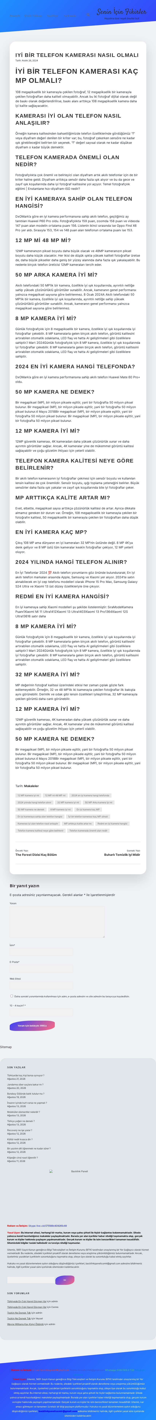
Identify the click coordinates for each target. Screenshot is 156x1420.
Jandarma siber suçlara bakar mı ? (25, 1084)
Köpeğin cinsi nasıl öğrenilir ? (22, 1157)
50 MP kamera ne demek (31, 809)
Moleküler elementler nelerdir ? (23, 1111)
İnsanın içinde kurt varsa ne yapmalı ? (27, 1102)
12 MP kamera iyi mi (28, 795)
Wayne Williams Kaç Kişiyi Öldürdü (25, 1324)
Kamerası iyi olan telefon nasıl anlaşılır (38, 823)
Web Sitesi (15, 978)
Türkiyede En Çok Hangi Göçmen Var (26, 1301)
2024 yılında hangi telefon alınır (34, 802)
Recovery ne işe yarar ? (19, 1130)
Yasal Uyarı (53, 15)
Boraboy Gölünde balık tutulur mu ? (25, 1093)
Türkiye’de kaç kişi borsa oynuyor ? (25, 1075)
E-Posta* (14, 961)
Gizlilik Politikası (33, 15)
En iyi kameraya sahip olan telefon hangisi (40, 816)
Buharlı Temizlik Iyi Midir (122, 855)
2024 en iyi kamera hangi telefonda (90, 795)
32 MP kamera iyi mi (68, 802)
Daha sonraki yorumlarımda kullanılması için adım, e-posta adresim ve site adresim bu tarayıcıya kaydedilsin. (72, 996)
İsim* (12, 945)
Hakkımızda (70, 15)
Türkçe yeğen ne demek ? (21, 1121)
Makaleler (31, 786)
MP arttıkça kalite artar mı (78, 823)
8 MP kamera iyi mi (60, 809)
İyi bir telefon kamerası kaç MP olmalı (88, 816)
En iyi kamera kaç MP (88, 809)
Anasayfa (15, 15)
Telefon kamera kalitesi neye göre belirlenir (40, 830)
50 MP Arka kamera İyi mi (98, 802)
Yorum (13, 903)
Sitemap (6, 1047)
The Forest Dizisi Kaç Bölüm (36, 855)
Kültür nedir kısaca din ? (20, 1139)
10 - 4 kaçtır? (18, 1005)
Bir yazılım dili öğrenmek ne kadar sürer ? (29, 1148)
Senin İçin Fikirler (121, 12)
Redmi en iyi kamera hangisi (112, 823)
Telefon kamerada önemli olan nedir (88, 830)
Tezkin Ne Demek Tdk (19, 1312)
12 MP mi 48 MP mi (55, 795)
